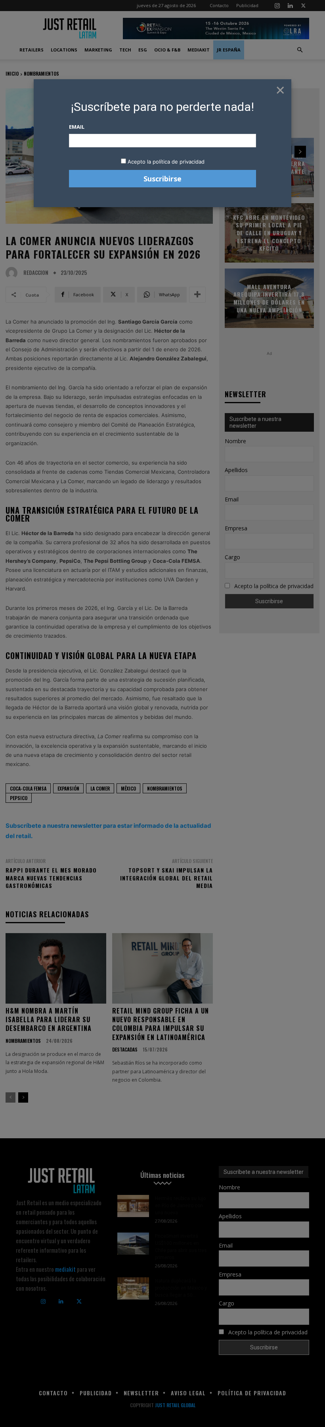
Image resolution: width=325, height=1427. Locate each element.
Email (76, 126)
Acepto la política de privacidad (166, 161)
